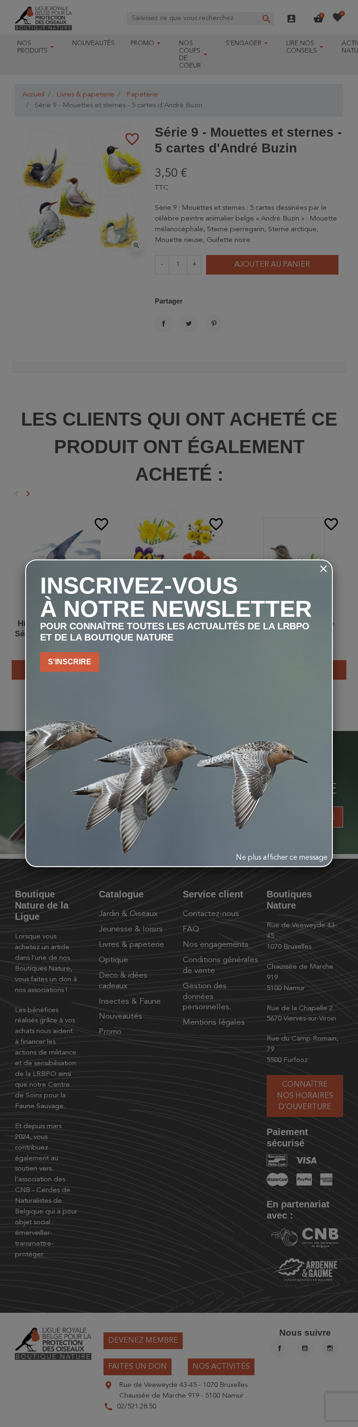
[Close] (323, 568)
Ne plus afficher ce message (282, 858)
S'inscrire (69, 662)
